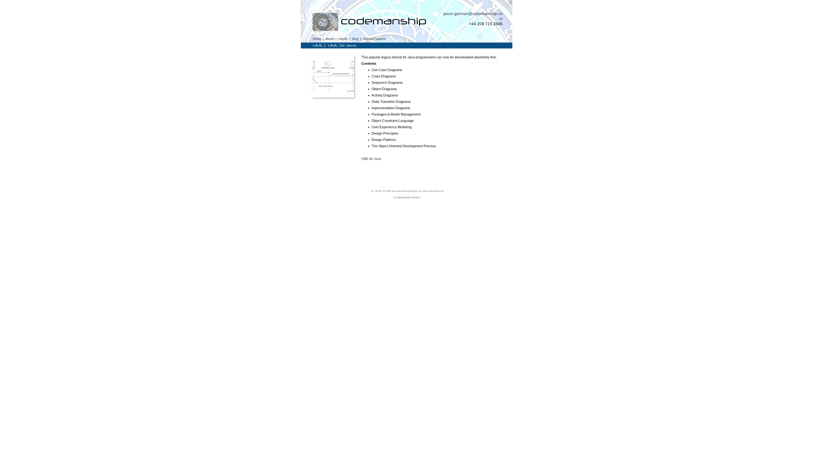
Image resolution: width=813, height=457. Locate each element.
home (317, 39)
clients (343, 39)
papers (380, 39)
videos (368, 39)
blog (355, 39)
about (329, 39)
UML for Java (371, 159)
